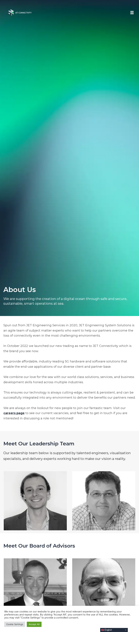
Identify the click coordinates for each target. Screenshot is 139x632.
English (108, 630)
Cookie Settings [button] (14, 624)
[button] (132, 12)
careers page (14, 413)
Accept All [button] (34, 624)
